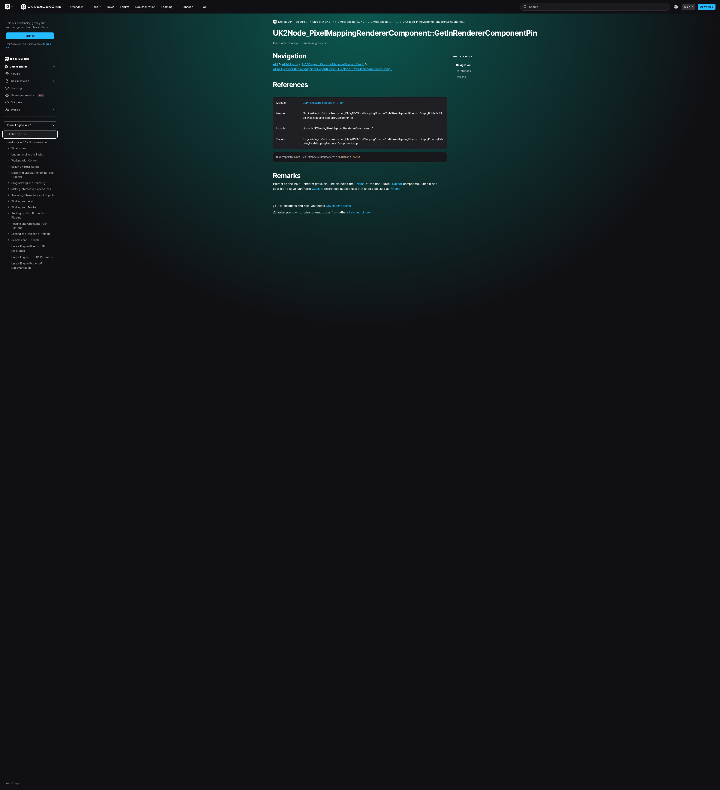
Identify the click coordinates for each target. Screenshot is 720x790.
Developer (285, 21)
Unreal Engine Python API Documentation (27, 265)
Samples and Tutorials (25, 240)
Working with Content (25, 160)
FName (359, 184)
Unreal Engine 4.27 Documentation (26, 142)
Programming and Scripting (28, 183)
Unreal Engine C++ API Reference (32, 257)
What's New (18, 148)
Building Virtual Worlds (25, 166)
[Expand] (8, 148)
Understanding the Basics (27, 154)
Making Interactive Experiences (31, 189)
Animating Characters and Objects (32, 195)
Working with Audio (23, 201)
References (463, 70)
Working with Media (23, 207)
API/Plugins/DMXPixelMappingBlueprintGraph (333, 64)
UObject (396, 184)
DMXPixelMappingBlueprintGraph (323, 102)
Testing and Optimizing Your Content (29, 225)
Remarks (461, 76)
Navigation (463, 65)
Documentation (302, 21)
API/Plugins (290, 64)
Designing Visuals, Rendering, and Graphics (32, 174)
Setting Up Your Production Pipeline (28, 215)
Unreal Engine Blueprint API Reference (28, 248)
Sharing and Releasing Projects (30, 233)
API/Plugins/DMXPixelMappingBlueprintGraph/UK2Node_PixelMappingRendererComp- (332, 69)
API (275, 64)
